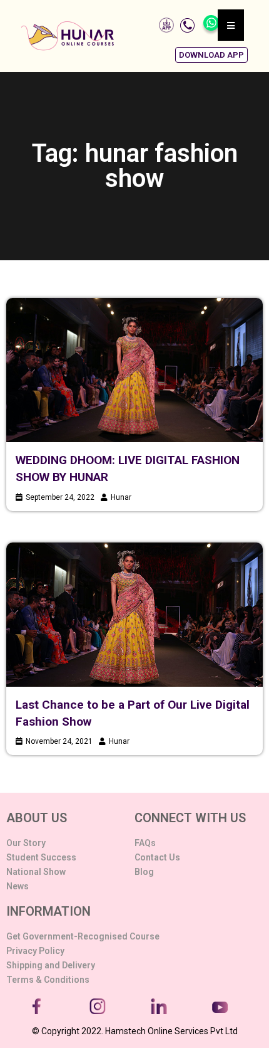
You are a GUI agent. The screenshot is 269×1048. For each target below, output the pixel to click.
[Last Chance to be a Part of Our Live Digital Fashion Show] (134, 615)
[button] (211, 55)
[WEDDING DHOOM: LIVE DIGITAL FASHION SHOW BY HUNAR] (134, 370)
